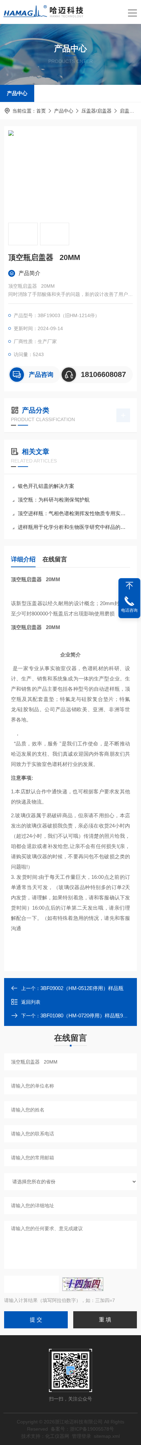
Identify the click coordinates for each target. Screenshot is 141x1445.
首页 (41, 111)
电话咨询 (129, 610)
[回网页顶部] (129, 586)
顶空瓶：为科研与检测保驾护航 (54, 500)
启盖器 (127, 111)
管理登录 (81, 1436)
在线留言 (54, 559)
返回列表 (30, 1002)
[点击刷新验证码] (82, 1284)
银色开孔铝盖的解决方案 (46, 486)
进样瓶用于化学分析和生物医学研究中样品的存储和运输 (74, 527)
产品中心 (17, 93)
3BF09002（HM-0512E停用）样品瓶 (82, 988)
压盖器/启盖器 (96, 111)
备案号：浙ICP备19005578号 (82, 1429)
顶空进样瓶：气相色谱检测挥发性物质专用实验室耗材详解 (74, 513)
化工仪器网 (57, 1436)
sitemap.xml (107, 1436)
